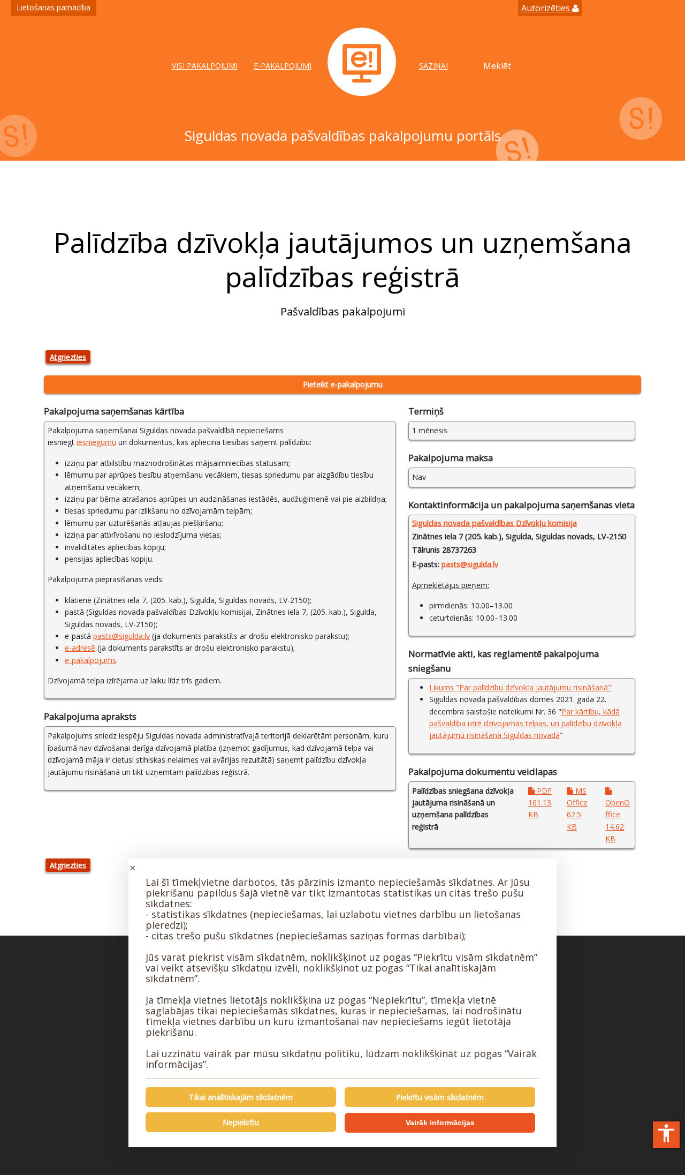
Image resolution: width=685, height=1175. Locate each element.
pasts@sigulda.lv (121, 636)
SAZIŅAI (433, 66)
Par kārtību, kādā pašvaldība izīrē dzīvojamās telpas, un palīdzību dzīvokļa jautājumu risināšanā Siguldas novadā (525, 723)
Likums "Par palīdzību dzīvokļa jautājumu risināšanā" (520, 687)
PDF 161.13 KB (540, 803)
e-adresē (80, 648)
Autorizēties (546, 8)
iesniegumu (96, 442)
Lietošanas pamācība (53, 7)
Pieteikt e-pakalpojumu (343, 384)
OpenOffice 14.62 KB (617, 820)
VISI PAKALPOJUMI (205, 66)
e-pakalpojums (90, 660)
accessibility (666, 1133)
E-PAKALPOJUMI (282, 66)
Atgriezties (68, 357)
